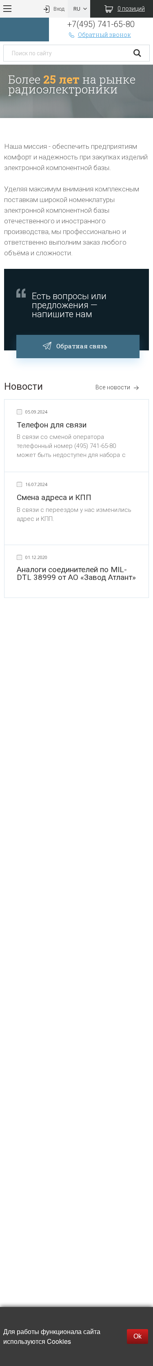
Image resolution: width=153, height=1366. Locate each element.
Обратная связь (81, 346)
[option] (76, 91)
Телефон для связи (51, 425)
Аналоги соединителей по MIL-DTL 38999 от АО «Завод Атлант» (76, 573)
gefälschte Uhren (79, 629)
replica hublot (125, 629)
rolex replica (17, 639)
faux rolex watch (60, 639)
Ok (137, 1336)
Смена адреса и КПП (54, 497)
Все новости (112, 387)
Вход (58, 9)
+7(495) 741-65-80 (101, 24)
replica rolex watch (26, 629)
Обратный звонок (104, 35)
